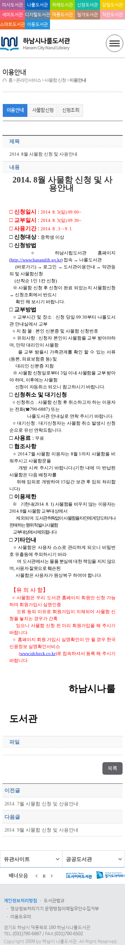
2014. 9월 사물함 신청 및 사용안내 (41, 830)
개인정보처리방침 (20, 900)
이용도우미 (20, 916)
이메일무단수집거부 (80, 908)
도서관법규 (54, 900)
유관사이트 (17, 859)
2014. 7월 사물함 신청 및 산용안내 (41, 803)
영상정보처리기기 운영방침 (35, 908)
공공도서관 (79, 859)
